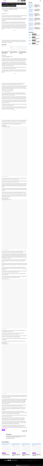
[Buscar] (40, 1)
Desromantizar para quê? (35, 44)
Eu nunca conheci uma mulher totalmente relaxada (36, 38)
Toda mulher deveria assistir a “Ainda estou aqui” (36, 35)
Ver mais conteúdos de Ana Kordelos (10, 438)
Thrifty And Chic (7, 249)
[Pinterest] (15, 460)
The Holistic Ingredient (7, 91)
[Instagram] (17, 460)
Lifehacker (6, 176)
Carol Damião (33, 43)
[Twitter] (14, 460)
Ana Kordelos (5, 10)
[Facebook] (12, 460)
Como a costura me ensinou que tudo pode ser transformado (36, 41)
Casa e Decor (3, 2)
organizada (9, 15)
